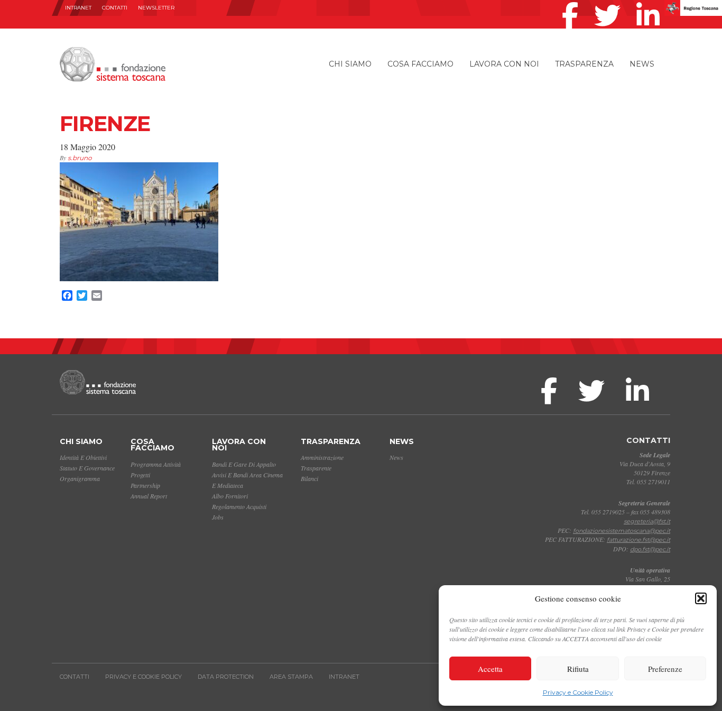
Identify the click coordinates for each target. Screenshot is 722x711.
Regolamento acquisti (239, 506)
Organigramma (80, 478)
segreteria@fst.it (647, 521)
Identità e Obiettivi (83, 457)
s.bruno (80, 158)
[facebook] (573, 2)
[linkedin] (650, 2)
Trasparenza (584, 64)
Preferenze (665, 668)
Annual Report (149, 496)
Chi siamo (350, 64)
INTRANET (78, 7)
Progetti (140, 474)
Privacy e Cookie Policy (578, 692)
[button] (701, 598)
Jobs (218, 517)
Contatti (114, 7)
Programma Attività (156, 464)
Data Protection (226, 676)
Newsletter (156, 7)
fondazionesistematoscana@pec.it (621, 530)
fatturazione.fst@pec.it (638, 539)
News (642, 64)
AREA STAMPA (291, 676)
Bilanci (309, 478)
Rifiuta (578, 668)
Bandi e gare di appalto (244, 464)
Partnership (145, 485)
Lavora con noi (504, 64)
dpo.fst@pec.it (650, 549)
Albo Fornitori (230, 496)
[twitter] (610, 2)
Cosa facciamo (420, 64)
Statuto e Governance (87, 468)
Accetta (490, 668)
